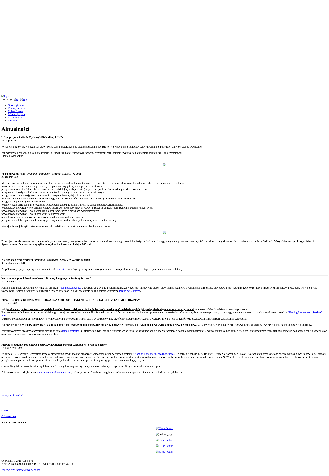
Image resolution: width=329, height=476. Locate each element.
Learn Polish (15, 117)
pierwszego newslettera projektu (53, 372)
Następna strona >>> (12, 395)
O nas (4, 410)
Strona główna (16, 105)
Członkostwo (8, 416)
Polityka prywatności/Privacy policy (20, 469)
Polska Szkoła (15, 111)
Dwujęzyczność (17, 108)
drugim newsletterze (129, 290)
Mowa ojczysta (16, 114)
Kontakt (12, 120)
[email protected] (71, 330)
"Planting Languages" (70, 287)
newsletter (61, 269)
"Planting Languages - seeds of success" (155, 353)
